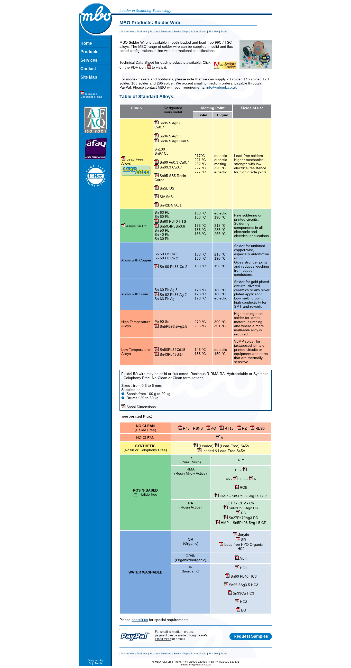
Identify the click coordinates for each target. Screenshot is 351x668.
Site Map (88, 77)
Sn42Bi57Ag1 (170, 205)
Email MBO (163, 639)
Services (88, 60)
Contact (88, 69)
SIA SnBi (166, 197)
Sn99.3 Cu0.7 (170, 167)
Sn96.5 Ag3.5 (170, 136)
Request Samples (251, 636)
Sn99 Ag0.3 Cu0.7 (174, 162)
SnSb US (166, 188)
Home (86, 43)
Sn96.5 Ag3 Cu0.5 (174, 141)
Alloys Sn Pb (135, 226)
